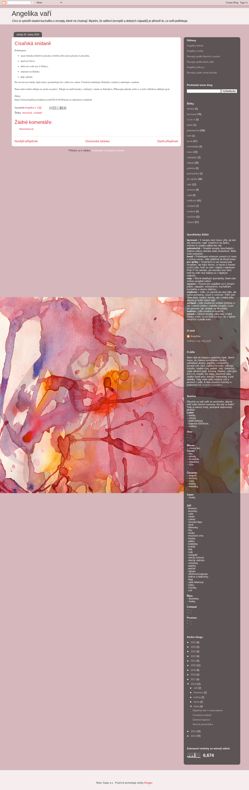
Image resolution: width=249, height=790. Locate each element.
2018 (194, 674)
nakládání (192, 157)
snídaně (38, 112)
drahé (190, 125)
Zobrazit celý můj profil (199, 341)
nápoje (190, 162)
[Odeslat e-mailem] (51, 108)
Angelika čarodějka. (212, 385)
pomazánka (193, 173)
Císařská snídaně (202, 715)
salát (189, 195)
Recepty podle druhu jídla (200, 62)
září (196, 688)
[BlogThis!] (54, 108)
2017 (194, 679)
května (197, 697)
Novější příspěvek (26, 141)
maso (190, 152)
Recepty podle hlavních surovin (203, 56)
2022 (194, 656)
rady (189, 184)
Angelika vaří (32, 13)
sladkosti (191, 200)
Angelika (195, 336)
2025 (194, 642)
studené (191, 211)
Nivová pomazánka (203, 724)
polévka (191, 168)
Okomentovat (26, 129)
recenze (191, 189)
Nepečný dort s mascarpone (207, 710)
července (199, 692)
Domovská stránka (97, 141)
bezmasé (27, 112)
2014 (194, 736)
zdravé (190, 222)
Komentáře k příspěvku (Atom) (108, 150)
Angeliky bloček (195, 45)
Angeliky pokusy (195, 67)
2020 (194, 665)
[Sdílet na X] (58, 108)
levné (189, 141)
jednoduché (193, 130)
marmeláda (193, 146)
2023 (194, 651)
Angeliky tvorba (195, 51)
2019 (194, 670)
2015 (194, 731)
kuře (189, 135)
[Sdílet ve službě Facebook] (61, 108)
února (197, 701)
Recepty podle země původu (202, 72)
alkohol (190, 108)
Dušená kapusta (201, 719)
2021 (194, 660)
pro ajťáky (192, 179)
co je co (191, 119)
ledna (197, 706)
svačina (191, 216)
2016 (194, 684)
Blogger (148, 782)
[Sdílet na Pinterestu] (65, 108)
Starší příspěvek (167, 141)
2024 (194, 647)
